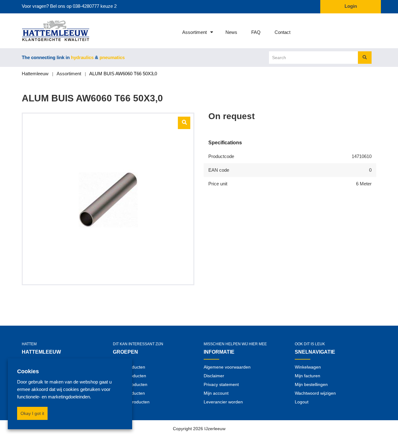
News (231, 32)
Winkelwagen (308, 367)
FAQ (256, 32)
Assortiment (194, 32)
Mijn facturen (307, 375)
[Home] (47, 31)
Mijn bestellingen (311, 384)
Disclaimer (214, 375)
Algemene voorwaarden (227, 367)
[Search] (365, 57)
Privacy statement (221, 384)
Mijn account (216, 393)
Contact (282, 32)
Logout (301, 401)
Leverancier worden (223, 401)
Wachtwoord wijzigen (315, 393)
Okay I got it (32, 413)
